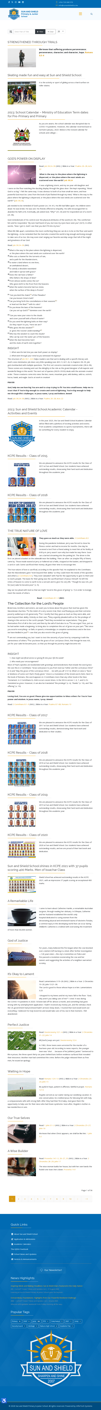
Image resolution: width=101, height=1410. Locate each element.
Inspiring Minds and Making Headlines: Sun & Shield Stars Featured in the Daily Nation (47, 1286)
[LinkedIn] (23, 2)
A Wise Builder (18, 1151)
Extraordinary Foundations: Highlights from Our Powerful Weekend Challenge (43, 1297)
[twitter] (12, 2)
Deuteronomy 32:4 (68, 1040)
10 (70, 1199)
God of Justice (18, 940)
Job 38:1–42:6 (28, 359)
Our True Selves (19, 1118)
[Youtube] (19, 2)
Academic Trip (66, 1326)
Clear (52, 31)
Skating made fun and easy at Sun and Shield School (44, 75)
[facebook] (9, 2)
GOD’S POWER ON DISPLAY (26, 158)
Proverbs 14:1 (70, 1169)
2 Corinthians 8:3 (82, 538)
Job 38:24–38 (50, 166)
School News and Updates (25, 1254)
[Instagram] (16, 2)
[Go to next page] (77, 1199)
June (36, 1321)
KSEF (26, 1321)
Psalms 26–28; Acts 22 (53, 398)
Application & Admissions (24, 1239)
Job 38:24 (68, 180)
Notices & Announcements (25, 1259)
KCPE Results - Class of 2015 (27, 456)
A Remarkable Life (20, 901)
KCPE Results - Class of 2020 (28, 835)
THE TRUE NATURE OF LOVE (27, 531)
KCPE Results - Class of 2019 (28, 794)
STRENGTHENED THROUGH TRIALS (32, 42)
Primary (16, 1321)
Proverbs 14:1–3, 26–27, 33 (56, 1158)
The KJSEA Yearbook (19, 1249)
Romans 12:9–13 (51, 1078)
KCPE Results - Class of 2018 (28, 752)
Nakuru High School (48, 1326)
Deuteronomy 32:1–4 (53, 1032)
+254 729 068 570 (66, 2)
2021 (68, 1321)
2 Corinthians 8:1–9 (51, 598)
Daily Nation (56, 1321)
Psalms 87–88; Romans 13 (60, 704)
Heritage (32, 1326)
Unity (77, 1321)
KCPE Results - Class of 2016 (28, 495)
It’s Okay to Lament (21, 974)
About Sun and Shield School (26, 1234)
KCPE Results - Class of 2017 (27, 715)
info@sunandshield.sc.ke (68, 5)
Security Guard (18, 1326)
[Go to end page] (86, 1199)
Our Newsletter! (53, 1269)
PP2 (45, 1321)
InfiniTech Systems (84, 1406)
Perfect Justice (18, 1024)
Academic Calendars (22, 1244)
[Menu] (80, 14)
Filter (41, 31)
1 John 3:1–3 (49, 1125)
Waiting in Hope (19, 1071)
